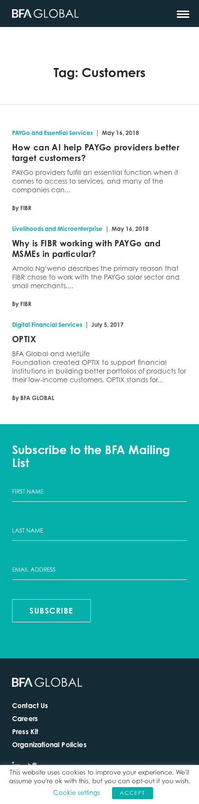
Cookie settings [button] (76, 792)
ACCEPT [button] (132, 793)
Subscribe (51, 611)
